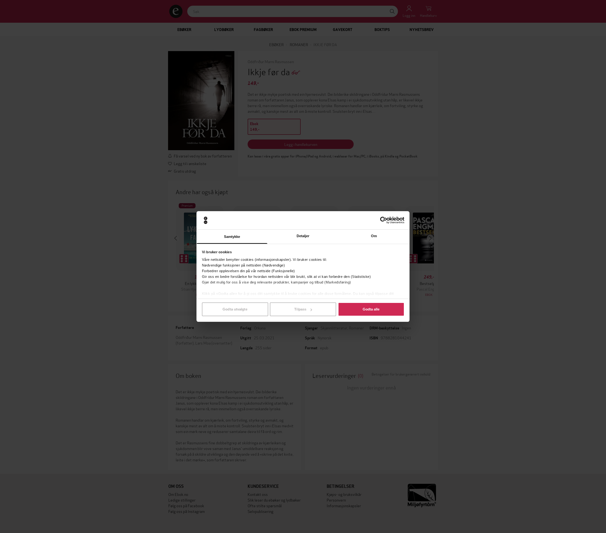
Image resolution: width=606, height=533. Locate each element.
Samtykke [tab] (232, 237)
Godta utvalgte (235, 309)
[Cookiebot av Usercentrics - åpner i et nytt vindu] (383, 220)
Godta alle (371, 309)
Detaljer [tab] (303, 236)
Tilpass (300, 309)
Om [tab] (374, 236)
